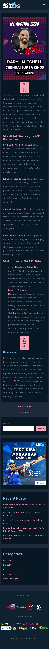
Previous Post (24, 406)
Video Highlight (10, 579)
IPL (14, 381)
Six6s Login (24, 343)
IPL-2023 (7, 565)
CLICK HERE (24, 87)
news (5, 569)
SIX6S (36, 638)
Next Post (24, 412)
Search (6, 423)
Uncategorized (10, 574)
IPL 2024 (7, 560)
